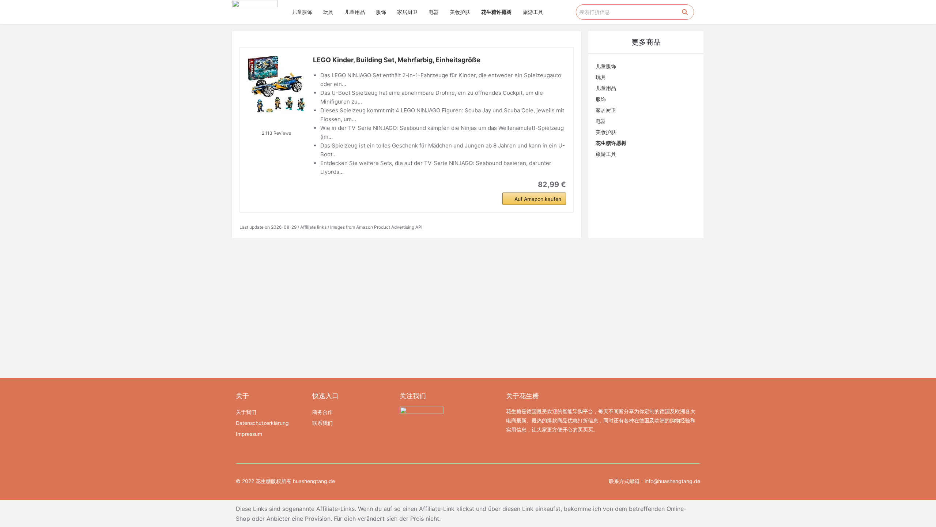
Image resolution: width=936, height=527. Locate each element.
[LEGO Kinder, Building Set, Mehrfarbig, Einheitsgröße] (276, 84)
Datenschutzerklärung (262, 423)
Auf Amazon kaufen (537, 199)
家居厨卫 (407, 12)
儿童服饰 (302, 12)
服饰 (381, 12)
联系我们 (322, 423)
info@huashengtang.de (672, 481)
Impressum (249, 434)
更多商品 (646, 42)
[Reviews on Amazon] (276, 124)
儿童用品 (354, 12)
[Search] (685, 12)
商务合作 (322, 412)
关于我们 (246, 412)
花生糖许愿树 (496, 12)
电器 (434, 12)
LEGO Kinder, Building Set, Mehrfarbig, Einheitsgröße (396, 60)
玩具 (328, 12)
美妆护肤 (460, 12)
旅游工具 (533, 12)
